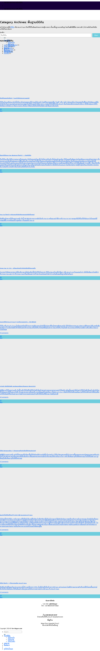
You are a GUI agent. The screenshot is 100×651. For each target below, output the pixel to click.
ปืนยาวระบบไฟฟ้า (8, 50)
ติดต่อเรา (7, 645)
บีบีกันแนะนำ (7, 46)
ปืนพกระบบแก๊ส (8, 48)
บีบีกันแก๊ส (11, 639)
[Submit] (4, 634)
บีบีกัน (12, 27)
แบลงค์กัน (6, 53)
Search (2, 32)
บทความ (6, 643)
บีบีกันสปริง (11, 42)
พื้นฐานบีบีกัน (7, 51)
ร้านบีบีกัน (7, 636)
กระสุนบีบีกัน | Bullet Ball (10, 45)
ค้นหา (96, 35)
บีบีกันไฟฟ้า (11, 641)
